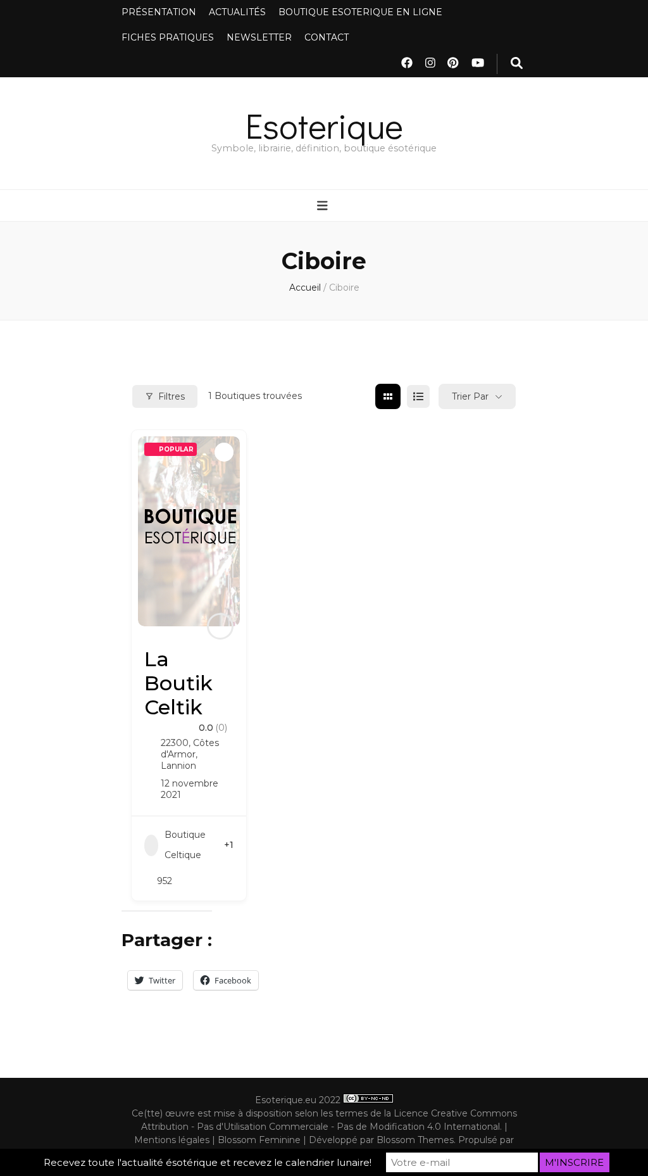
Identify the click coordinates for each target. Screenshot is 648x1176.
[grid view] (388, 396)
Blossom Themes (415, 1140)
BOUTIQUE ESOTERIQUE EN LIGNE (360, 12)
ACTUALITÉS (237, 12)
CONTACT (326, 37)
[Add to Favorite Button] (224, 452)
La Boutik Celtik (178, 683)
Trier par (470, 396)
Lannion (178, 765)
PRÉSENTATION (159, 12)
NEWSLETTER (259, 37)
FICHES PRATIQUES (168, 37)
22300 (175, 743)
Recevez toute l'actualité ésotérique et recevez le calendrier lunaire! (207, 1162)
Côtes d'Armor (190, 748)
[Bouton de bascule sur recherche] (517, 64)
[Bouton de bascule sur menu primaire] (324, 206)
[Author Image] (220, 626)
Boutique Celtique (185, 845)
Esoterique (324, 125)
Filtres (171, 396)
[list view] (418, 396)
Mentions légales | (176, 1140)
